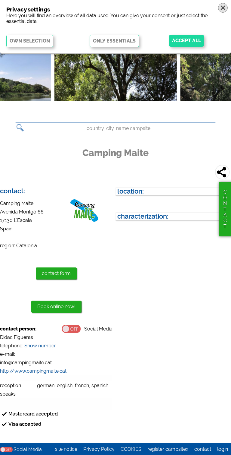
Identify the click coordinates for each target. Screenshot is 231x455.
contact (202, 449)
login (222, 449)
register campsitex (167, 449)
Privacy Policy (99, 449)
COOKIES (131, 449)
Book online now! (56, 306)
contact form (56, 273)
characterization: (142, 216)
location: (130, 191)
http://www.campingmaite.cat (33, 371)
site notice (66, 449)
